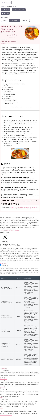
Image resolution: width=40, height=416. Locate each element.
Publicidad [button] (3, 397)
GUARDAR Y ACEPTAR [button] (6, 415)
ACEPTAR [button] (16, 230)
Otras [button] (1, 408)
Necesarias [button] (3, 263)
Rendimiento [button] (3, 379)
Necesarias (5, 265)
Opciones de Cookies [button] (7, 230)
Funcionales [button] (3, 368)
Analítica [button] (2, 387)
